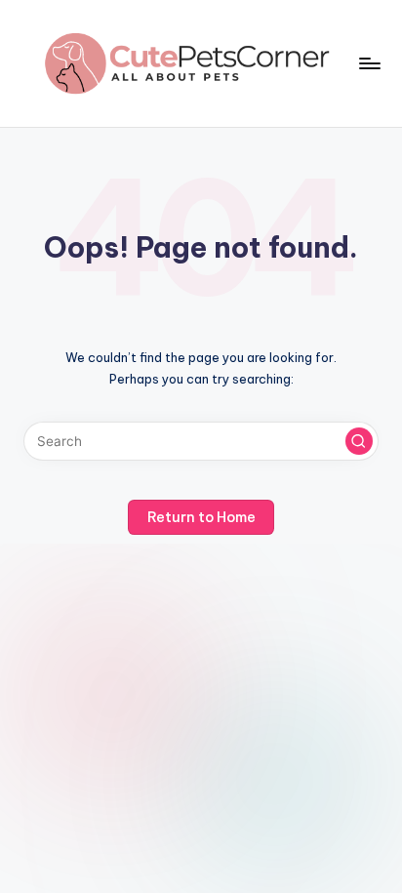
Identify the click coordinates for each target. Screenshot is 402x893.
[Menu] (369, 63)
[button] (359, 441)
